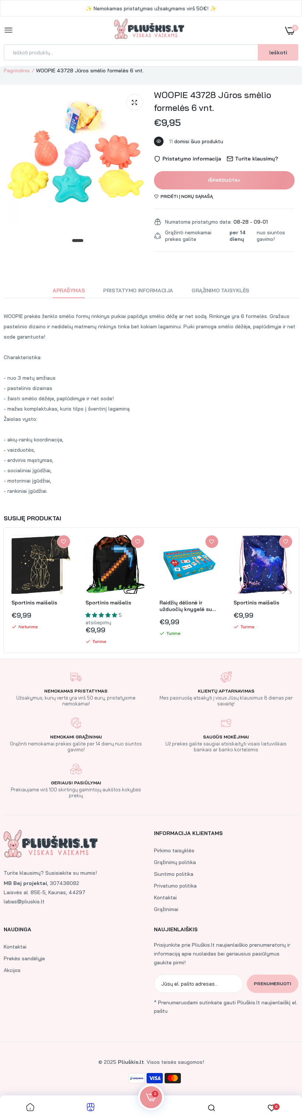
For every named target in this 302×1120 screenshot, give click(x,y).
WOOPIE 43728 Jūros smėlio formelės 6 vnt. (212, 101)
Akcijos (12, 970)
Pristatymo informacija (138, 290)
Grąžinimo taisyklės (220, 290)
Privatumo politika (175, 885)
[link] (63, 541)
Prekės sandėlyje (24, 958)
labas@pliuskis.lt (24, 901)
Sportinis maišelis (34, 602)
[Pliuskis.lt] (149, 30)
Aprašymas (69, 290)
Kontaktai (165, 897)
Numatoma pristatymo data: (198, 221)
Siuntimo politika (173, 874)
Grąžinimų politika (175, 862)
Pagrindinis (17, 70)
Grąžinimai (166, 909)
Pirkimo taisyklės (174, 850)
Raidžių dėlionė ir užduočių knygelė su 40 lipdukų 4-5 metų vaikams (185, 606)
